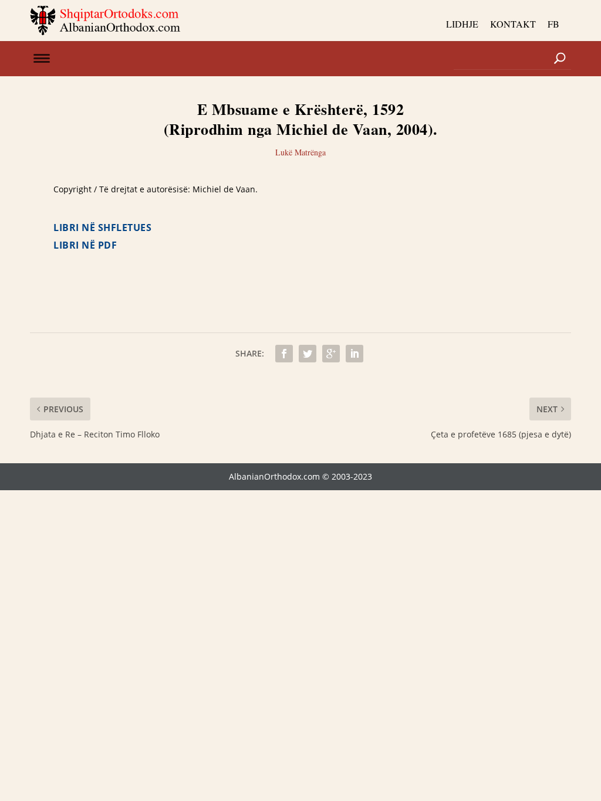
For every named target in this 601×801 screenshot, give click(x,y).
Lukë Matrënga (300, 152)
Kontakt (513, 24)
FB (553, 24)
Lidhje (462, 24)
